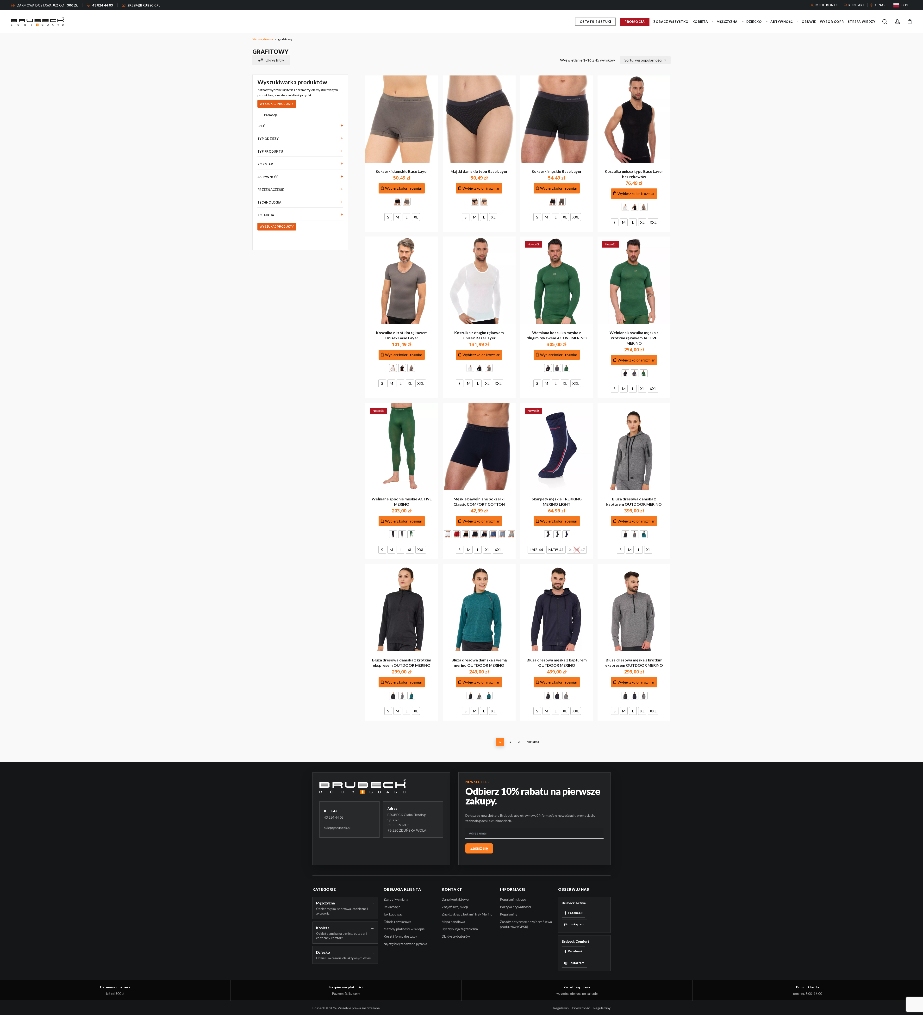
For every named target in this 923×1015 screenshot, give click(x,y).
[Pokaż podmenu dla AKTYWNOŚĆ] (798, 22)
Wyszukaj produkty (277, 104)
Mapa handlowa (453, 922)
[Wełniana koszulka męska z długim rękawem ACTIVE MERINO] (556, 280)
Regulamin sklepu (513, 899)
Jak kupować (393, 914)
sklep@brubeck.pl (337, 828)
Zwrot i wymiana (396, 899)
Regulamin (561, 1008)
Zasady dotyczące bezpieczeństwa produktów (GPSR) (526, 924)
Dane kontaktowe (455, 899)
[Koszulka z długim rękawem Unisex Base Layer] (479, 280)
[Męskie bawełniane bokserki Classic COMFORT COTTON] (479, 446)
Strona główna (262, 39)
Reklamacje (392, 907)
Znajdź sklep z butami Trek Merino (467, 914)
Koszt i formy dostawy (400, 936)
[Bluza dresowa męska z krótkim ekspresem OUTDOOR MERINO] (634, 608)
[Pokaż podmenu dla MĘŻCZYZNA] (743, 22)
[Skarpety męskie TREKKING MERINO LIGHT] (556, 446)
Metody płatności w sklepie (404, 929)
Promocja (271, 115)
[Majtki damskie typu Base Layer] (479, 119)
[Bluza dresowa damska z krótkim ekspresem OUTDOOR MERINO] (401, 608)
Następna (532, 741)
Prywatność (581, 1008)
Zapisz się (479, 848)
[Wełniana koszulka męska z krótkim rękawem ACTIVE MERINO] (634, 280)
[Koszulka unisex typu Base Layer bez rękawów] (634, 119)
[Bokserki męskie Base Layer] (556, 119)
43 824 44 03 (333, 817)
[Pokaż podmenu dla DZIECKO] (767, 22)
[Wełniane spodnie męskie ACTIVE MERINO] (401, 446)
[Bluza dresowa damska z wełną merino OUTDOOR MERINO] (479, 608)
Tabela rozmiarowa (397, 922)
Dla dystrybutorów (456, 936)
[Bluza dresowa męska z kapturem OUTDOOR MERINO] (556, 608)
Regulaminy (508, 914)
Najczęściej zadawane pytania (405, 944)
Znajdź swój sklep (455, 907)
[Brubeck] (381, 786)
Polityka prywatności (515, 907)
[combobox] (645, 60)
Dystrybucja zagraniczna (460, 929)
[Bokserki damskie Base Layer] (401, 119)
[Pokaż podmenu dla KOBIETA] (713, 22)
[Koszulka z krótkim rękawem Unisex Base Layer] (401, 280)
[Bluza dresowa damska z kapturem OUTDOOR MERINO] (634, 446)
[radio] (397, 201)
